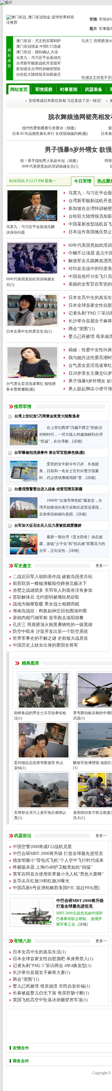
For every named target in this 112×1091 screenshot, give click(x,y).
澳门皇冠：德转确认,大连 (37, 52)
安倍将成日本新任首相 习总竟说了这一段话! (65, 100)
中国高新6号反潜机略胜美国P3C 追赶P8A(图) (56, 887)
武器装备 (93, 89)
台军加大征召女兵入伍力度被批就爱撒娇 (48, 525)
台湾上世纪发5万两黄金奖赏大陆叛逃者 (47, 416)
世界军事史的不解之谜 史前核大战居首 (50, 638)
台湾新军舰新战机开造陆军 (38, 63)
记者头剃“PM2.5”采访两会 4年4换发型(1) (52, 965)
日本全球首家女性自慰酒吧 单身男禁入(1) (53, 958)
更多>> (101, 565)
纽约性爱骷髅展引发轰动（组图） (50, 128)
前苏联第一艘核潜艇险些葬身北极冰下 (50, 583)
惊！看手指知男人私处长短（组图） (50, 161)
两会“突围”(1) (81, 328)
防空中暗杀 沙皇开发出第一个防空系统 (50, 631)
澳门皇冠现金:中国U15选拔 (38, 46)
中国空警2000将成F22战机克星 (42, 846)
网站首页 (19, 89)
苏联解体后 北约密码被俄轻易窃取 (46, 597)
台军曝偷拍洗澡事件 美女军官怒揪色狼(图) (49, 452)
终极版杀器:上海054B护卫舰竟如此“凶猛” (52, 867)
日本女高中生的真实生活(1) (29, 331)
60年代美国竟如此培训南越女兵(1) (50, 166)
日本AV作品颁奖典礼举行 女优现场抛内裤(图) (50, 133)
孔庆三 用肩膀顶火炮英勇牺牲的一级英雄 (52, 624)
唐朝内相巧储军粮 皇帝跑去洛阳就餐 (48, 617)
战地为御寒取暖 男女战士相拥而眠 (46, 604)
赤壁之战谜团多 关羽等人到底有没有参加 (52, 590)
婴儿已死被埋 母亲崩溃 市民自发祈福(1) (51, 986)
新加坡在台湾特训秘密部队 (38, 69)
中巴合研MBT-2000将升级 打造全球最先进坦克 (58, 853)
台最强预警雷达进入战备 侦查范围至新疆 (48, 489)
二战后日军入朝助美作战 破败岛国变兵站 (52, 576)
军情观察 (44, 89)
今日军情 (82, 181)
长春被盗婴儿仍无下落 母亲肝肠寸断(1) (51, 993)
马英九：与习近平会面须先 (38, 57)
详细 (77, 441)
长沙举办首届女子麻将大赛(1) (41, 972)
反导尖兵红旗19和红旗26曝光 (41, 881)
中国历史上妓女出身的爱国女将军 (45, 645)
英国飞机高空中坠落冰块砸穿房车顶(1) (50, 1000)
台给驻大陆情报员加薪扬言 (38, 74)
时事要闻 (68, 89)
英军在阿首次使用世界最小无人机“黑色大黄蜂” (58, 874)
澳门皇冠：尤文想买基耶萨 (38, 41)
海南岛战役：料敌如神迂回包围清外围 (50, 611)
